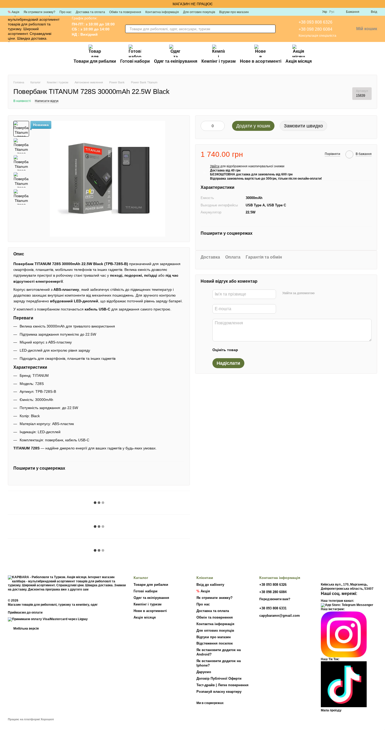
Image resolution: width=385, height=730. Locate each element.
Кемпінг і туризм (218, 61)
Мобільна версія (26, 628)
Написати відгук (46, 101)
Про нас (65, 12)
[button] (380, 4)
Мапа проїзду (331, 710)
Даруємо (203, 672)
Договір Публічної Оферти (218, 678)
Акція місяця (298, 61)
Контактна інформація (162, 12)
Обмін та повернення (125, 12)
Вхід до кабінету (210, 585)
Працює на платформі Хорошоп (31, 719)
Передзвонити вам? (274, 599)
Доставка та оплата (90, 12)
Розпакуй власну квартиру (218, 692)
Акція (13, 12)
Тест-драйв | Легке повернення (222, 685)
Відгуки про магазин (234, 12)
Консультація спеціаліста (317, 35)
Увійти (214, 166)
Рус (331, 11)
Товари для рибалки (95, 61)
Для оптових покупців (199, 12)
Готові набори (135, 61)
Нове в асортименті (260, 61)
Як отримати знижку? (39, 12)
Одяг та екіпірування (175, 61)
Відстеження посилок (214, 643)
